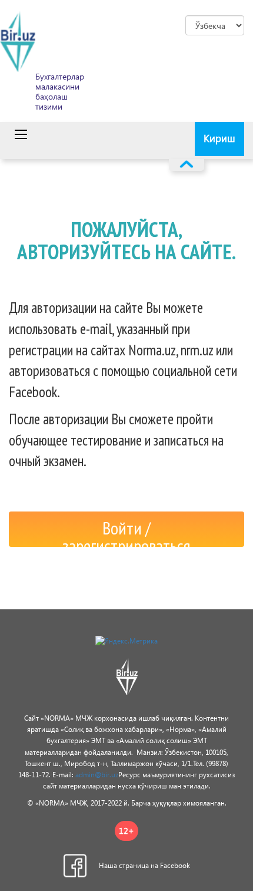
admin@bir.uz (96, 774)
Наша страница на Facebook (144, 865)
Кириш (219, 138)
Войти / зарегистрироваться (126, 531)
